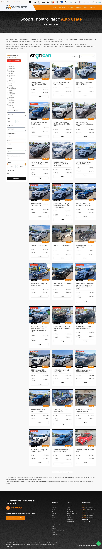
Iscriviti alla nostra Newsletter (15, 517)
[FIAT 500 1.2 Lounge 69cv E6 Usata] (62, 233)
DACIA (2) (11, 73)
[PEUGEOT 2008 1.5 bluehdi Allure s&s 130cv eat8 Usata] (39, 70)
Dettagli (39, 96)
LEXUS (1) (11, 90)
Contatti (18, 1)
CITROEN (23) (12, 71)
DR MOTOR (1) (12, 75)
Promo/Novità (70, 521)
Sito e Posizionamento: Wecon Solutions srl (86, 545)
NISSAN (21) (11, 97)
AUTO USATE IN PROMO (14, 60)
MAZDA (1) (11, 92)
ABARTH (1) (11, 66)
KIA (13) (10, 85)
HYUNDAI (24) (12, 81)
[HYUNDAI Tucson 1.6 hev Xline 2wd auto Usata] (39, 110)
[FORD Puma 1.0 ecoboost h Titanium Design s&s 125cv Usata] (39, 150)
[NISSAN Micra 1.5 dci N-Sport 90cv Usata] (85, 233)
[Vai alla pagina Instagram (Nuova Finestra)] (84, 522)
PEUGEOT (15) (12, 100)
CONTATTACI (16, 508)
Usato (53, 532)
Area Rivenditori (70, 519)
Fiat (53, 511)
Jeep (53, 515)
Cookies (69, 509)
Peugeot (54, 528)
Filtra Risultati (16, 178)
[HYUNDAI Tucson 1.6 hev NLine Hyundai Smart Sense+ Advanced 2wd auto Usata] (39, 314)
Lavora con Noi (70, 517)
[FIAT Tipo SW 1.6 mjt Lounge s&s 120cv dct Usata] (85, 191)
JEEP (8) (10, 83)
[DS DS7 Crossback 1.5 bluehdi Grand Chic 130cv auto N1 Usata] (62, 110)
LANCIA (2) (11, 87)
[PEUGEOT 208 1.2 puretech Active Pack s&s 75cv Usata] (85, 110)
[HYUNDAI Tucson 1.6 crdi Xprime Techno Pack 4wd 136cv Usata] (62, 314)
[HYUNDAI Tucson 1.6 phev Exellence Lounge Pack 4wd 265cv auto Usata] (62, 191)
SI (8, 158)
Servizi (86, 7)
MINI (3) (10, 95)
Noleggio (80, 7)
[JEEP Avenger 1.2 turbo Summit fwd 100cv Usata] (85, 358)
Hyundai (54, 513)
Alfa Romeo (54, 507)
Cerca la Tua (11, 57)
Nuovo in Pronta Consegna (58, 530)
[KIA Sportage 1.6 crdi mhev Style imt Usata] (62, 397)
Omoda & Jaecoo (56, 524)
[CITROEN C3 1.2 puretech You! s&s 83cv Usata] (62, 70)
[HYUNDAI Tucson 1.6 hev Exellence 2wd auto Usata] (85, 314)
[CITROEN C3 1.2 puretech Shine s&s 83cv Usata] (39, 191)
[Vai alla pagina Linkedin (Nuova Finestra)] (89, 522)
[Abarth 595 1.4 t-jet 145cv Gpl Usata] (85, 437)
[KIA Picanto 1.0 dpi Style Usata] (39, 233)
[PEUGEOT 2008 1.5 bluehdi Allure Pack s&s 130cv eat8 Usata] (62, 150)
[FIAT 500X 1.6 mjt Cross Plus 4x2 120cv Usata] (85, 70)
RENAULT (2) (11, 102)
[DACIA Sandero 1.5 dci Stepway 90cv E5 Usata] (85, 397)
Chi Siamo (69, 504)
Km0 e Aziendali (55, 534)
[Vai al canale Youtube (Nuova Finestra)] (87, 522)
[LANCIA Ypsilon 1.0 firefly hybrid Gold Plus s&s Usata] (62, 437)
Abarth (53, 504)
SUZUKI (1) (11, 105)
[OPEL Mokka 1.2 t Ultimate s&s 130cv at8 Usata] (62, 271)
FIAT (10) (10, 78)
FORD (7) (11, 80)
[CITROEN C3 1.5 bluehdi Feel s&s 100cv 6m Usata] (85, 150)
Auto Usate (72, 7)
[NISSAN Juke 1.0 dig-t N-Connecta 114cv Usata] (39, 271)
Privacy (68, 507)
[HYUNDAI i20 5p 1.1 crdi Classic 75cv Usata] (62, 358)
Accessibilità (70, 511)
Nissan (53, 521)
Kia (52, 519)
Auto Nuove (63, 7)
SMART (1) (11, 104)
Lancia (53, 517)
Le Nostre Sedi (5, 1)
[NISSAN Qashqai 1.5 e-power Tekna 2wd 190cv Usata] (39, 358)
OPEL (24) (11, 98)
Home (56, 7)
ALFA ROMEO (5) (12, 68)
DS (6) (10, 76)
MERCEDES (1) (12, 93)
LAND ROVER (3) (12, 88)
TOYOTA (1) (11, 107)
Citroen (53, 509)
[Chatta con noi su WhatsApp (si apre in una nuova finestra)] (98, 543)
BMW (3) (11, 69)
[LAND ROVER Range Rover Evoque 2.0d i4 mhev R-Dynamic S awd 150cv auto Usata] (85, 271)
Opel (53, 526)
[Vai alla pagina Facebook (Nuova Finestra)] (82, 522)
